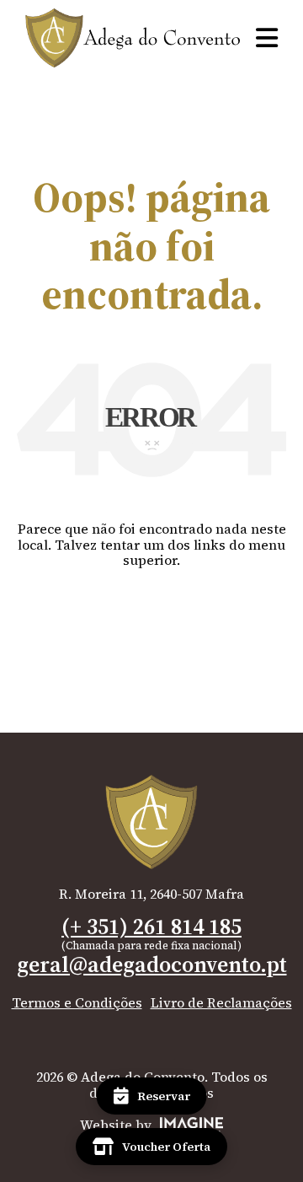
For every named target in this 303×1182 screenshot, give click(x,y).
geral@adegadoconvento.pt (152, 964)
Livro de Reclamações (221, 1002)
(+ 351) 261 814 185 (151, 926)
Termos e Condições (77, 1002)
